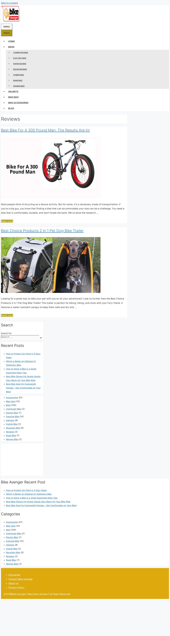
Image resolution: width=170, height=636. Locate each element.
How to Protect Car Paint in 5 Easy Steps (26, 490)
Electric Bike (19, 58)
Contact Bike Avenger (20, 579)
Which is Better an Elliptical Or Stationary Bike (29, 494)
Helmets (13, 91)
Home (11, 41)
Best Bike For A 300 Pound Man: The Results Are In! (45, 130)
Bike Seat (13, 97)
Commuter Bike (20, 52)
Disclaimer (14, 574)
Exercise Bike (19, 64)
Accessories (12, 397)
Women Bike (19, 86)
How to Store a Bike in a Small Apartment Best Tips (31, 498)
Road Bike (17, 80)
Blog (11, 108)
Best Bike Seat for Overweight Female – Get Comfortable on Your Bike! (23, 388)
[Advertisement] (75, 617)
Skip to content (9, 3)
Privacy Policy (16, 587)
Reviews (10, 432)
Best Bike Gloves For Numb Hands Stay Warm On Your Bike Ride (38, 501)
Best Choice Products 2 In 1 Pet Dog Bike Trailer (42, 230)
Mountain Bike (20, 69)
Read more (7, 221)
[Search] (41, 337)
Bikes (11, 47)
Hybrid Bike (18, 75)
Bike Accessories (18, 102)
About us (13, 583)
